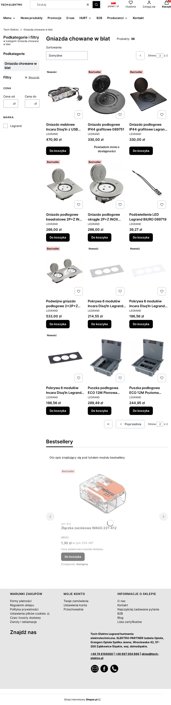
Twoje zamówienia (76, 601)
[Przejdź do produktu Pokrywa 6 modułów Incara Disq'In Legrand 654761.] (65, 358)
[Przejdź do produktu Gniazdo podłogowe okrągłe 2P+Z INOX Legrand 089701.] (107, 184)
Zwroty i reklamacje (23, 622)
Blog (120, 617)
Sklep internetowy (81, 699)
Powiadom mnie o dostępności (106, 149)
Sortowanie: (54, 47)
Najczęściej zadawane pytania (138, 609)
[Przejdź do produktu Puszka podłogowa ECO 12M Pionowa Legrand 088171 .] (107, 358)
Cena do (30, 96)
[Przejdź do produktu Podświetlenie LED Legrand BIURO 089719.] (148, 184)
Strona (152, 55)
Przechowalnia (73, 609)
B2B (120, 613)
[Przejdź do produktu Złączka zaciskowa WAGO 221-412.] (103, 494)
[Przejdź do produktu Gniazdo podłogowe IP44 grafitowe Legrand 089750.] (148, 94)
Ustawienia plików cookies (28, 613)
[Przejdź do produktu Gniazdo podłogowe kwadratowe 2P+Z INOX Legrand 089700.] (65, 184)
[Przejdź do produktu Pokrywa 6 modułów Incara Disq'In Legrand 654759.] (107, 271)
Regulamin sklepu (22, 605)
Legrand (16, 126)
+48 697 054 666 (127, 654)
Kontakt (122, 605)
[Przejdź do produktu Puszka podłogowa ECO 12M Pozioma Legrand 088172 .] (148, 358)
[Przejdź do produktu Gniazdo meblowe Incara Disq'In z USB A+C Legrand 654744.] (65, 94)
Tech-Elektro (11, 29)
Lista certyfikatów (129, 622)
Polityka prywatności (24, 609)
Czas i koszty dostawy (25, 617)
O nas (121, 601)
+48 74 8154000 (102, 654)
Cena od (9, 96)
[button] (96, 4)
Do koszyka (58, 150)
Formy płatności (20, 601)
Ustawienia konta (75, 605)
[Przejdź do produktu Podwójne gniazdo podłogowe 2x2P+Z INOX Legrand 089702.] (65, 271)
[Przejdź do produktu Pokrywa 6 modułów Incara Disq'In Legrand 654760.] (148, 271)
